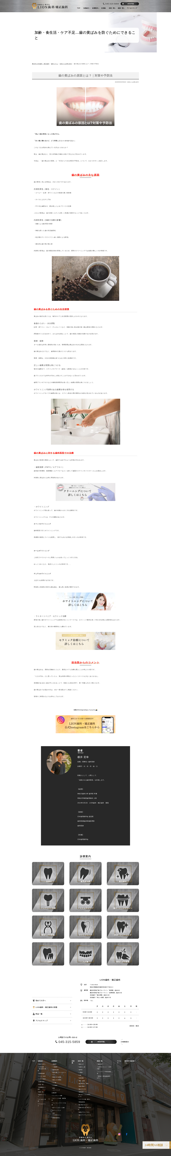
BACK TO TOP (136, 1153)
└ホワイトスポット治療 (58, 1107)
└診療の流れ (41, 1081)
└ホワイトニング (56, 1110)
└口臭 (79, 1075)
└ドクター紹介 (42, 1076)
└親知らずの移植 (56, 1080)
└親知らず (81, 1064)
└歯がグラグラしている (84, 1115)
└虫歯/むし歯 (81, 1067)
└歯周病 (80, 1069)
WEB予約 (131, 4)
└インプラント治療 (57, 1095)
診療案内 (54, 1061)
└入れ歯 (54, 1082)
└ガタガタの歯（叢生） (84, 1099)
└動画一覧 (41, 1092)
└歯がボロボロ (82, 1089)
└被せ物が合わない (83, 1104)
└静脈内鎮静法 (56, 1117)
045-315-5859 (112, 4)
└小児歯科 (54, 1085)
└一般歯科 (54, 1067)
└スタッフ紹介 (42, 1079)
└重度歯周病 (81, 1102)
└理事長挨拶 (41, 1073)
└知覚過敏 (81, 1078)
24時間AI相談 (154, 1145)
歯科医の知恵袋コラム (130, 1062)
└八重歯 (80, 1072)
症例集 (73, 1062)
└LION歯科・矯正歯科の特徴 (42, 1068)
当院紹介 (40, 1061)
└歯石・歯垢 (81, 1080)
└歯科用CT (100, 1064)
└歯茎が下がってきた (84, 1112)
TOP (33, 1061)
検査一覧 (100, 1061)
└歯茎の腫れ (81, 1086)
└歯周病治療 (55, 1069)
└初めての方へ (42, 1064)
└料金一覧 (41, 1084)
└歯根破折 (81, 1091)
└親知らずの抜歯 (56, 1077)
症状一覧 (80, 1061)
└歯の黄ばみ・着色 (83, 1083)
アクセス (119, 1062)
